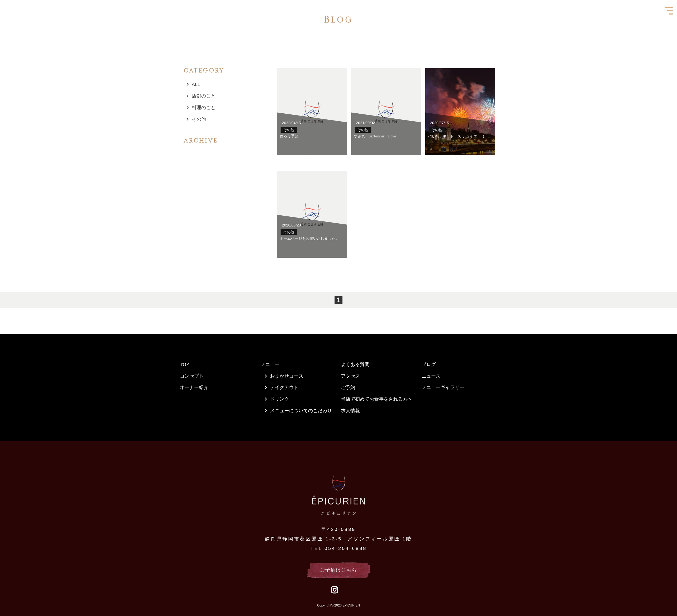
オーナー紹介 (194, 387)
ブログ (429, 364)
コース (296, 376)
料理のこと (204, 107)
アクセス (350, 376)
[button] (1, 1)
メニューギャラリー (443, 387)
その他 (199, 119)
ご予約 (348, 387)
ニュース (431, 376)
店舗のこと (204, 96)
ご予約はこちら (338, 570)
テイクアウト (284, 387)
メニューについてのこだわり (301, 410)
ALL (196, 84)
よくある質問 (355, 364)
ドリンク (279, 399)
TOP (184, 364)
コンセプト (192, 376)
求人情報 (350, 410)
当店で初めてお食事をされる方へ (376, 399)
